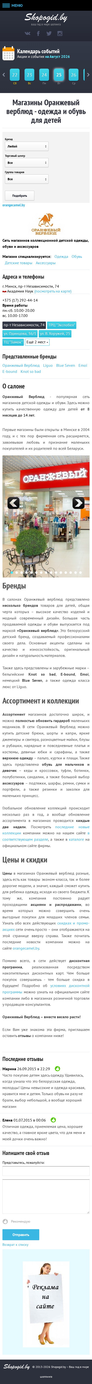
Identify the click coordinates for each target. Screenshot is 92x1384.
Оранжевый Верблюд (21, 365)
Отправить (21, 1234)
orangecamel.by (13, 204)
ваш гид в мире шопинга (46, 24)
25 (59, 75)
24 (44, 75)
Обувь (77, 256)
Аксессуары (46, 262)
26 (73, 75)
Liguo (48, 365)
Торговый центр (15, 155)
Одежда (61, 256)
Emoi (83, 365)
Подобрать (19, 196)
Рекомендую (20, 1221)
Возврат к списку (15, 1244)
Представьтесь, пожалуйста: (23, 1162)
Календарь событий (38, 51)
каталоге (76, 839)
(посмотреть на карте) (52, 291)
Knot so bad (31, 371)
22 (14, 75)
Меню (17, 5)
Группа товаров (14, 172)
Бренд (9, 139)
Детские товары (18, 262)
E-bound (9, 371)
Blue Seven (65, 365)
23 (29, 75)
